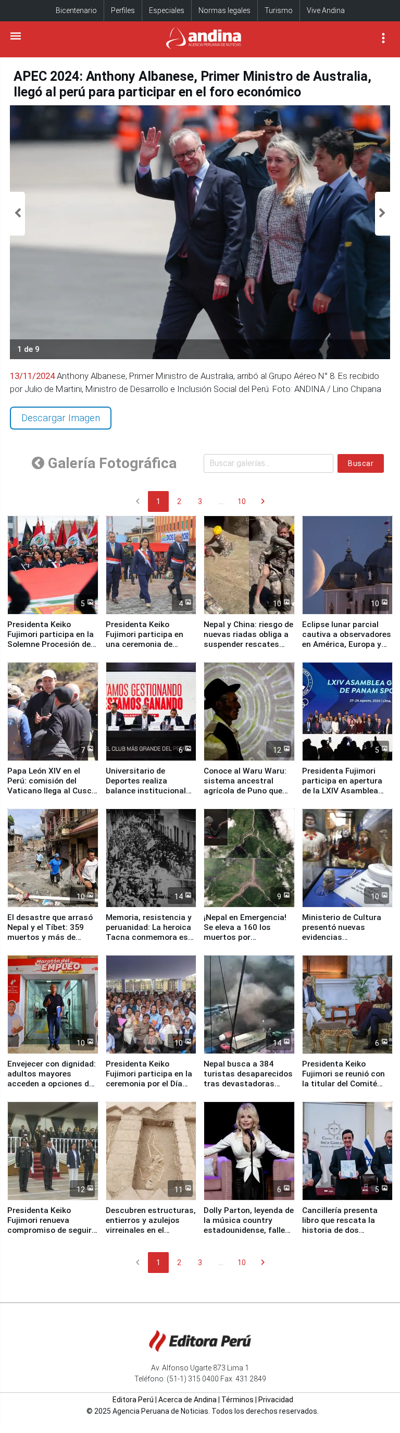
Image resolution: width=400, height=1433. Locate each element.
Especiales (166, 10)
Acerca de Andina (187, 1399)
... (221, 501)
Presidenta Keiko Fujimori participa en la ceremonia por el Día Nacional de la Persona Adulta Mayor (149, 1083)
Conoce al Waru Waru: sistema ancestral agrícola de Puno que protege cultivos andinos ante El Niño (245, 790)
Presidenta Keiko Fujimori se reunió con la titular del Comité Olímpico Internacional (345, 1078)
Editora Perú (133, 1399)
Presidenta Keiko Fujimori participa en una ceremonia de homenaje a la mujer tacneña (144, 644)
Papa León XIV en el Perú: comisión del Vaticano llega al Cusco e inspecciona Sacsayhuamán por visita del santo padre (51, 795)
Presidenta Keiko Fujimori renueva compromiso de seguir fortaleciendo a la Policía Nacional (49, 1230)
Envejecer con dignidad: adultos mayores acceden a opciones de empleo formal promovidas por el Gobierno (51, 1088)
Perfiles (123, 10)
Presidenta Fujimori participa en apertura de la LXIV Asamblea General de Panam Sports (342, 790)
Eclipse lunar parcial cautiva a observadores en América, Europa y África (346, 639)
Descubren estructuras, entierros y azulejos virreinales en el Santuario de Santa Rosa (151, 1230)
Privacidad (275, 1399)
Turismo (279, 10)
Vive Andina (326, 10)
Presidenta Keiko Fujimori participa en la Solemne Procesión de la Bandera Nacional (50, 639)
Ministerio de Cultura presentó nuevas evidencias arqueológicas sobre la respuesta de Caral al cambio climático (345, 942)
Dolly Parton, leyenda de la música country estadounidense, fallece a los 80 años (249, 1225)
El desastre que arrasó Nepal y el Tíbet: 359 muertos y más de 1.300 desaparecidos (50, 932)
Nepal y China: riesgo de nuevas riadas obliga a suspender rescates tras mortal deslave (248, 639)
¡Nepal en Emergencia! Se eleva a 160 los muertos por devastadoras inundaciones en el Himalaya (245, 942)
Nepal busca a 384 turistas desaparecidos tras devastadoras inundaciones (248, 1078)
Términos (237, 1399)
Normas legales (224, 10)
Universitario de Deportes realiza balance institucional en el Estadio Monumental (146, 790)
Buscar (360, 463)
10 (242, 501)
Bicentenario (76, 10)
